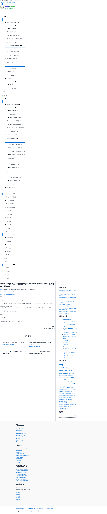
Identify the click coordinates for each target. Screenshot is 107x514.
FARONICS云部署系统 (12, 58)
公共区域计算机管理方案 (21, 475)
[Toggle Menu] (13, 19)
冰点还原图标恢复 (62, 395)
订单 (8, 274)
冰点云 (73, 383)
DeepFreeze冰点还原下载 (13, 104)
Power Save (19, 441)
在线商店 (2, 2)
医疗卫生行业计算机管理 (21, 477)
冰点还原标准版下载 (14, 110)
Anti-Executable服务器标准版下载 (17, 151)
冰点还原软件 (61, 406)
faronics (2, 294)
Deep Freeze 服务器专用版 (15, 39)
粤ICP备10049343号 (43, 511)
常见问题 (9, 244)
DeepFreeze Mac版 (20, 432)
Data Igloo (11, 84)
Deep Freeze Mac (62, 377)
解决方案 (4, 95)
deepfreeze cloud (62, 373)
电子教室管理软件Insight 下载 (68, 334)
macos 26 (74, 381)
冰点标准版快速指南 (11, 197)
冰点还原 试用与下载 (66, 319)
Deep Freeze (30, 508)
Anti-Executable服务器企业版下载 (17, 154)
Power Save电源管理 (14, 55)
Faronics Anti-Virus (20, 435)
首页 (3, 13)
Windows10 (7, 294)
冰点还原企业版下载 (14, 114)
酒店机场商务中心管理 (21, 472)
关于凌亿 (18, 501)
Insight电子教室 (19, 440)
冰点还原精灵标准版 (73, 404)
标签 (52, 508)
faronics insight (63, 381)
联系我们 (4, 258)
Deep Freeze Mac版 (14, 35)
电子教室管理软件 (62, 408)
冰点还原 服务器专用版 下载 (70, 332)
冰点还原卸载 (61, 393)
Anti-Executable (13, 71)
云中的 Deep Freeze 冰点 (22, 449)
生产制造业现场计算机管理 (22, 470)
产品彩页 (9, 224)
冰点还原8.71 (73, 387)
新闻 (3, 91)
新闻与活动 (14, 291)
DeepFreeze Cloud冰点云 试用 (69, 336)
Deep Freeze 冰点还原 (12, 22)
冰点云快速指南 (10, 200)
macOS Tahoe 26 (62, 383)
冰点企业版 (61, 387)
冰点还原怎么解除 (62, 397)
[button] (5, 16)
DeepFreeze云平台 (13, 2)
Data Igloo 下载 (10, 184)
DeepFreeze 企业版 (62, 379)
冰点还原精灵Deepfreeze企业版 (64, 404)
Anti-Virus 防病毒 (13, 68)
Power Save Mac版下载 (15, 177)
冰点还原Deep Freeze (67, 389)
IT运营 (71, 381)
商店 (8, 267)
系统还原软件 (42, 508)
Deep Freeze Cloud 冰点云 (13, 42)
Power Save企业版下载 (14, 180)
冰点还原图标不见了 (72, 393)
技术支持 (4, 231)
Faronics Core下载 (11, 187)
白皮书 (8, 228)
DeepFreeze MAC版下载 (15, 117)
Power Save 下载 (11, 171)
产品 (3, 16)
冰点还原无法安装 (68, 397)
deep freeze (63, 368)
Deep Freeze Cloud (65, 371)
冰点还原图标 (67, 393)
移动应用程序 (19, 458)
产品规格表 (9, 214)
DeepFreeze (36, 508)
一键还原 (48, 508)
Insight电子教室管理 (14, 51)
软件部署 (18, 452)
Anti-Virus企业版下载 (12, 134)
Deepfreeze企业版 (70, 377)
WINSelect (11, 75)
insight (68, 381)
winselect (66, 383)
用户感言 (9, 221)
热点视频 (9, 251)
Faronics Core (12, 88)
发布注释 (9, 210)
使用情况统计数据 (20, 454)
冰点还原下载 (61, 391)
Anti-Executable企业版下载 (15, 144)
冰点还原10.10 (61, 389)
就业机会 (18, 496)
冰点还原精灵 (63, 402)
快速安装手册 (10, 237)
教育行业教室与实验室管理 (22, 469)
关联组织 (18, 494)
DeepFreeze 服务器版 (21, 433)
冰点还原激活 (69, 399)
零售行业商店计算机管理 (21, 474)
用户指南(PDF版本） (11, 207)
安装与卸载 (65, 406)
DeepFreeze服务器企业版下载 (16, 124)
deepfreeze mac (71, 375)
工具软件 (9, 78)
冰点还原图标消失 (68, 395)
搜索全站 (9, 255)
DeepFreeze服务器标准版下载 (16, 121)
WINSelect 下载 (10, 158)
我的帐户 (9, 271)
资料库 (4, 191)
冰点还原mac (74, 389)
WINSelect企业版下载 (14, 167)
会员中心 (6, 2)
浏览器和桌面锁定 (20, 457)
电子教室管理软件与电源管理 (13, 45)
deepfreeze (63, 365)
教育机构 (69, 406)
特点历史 (9, 217)
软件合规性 (18, 460)
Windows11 (12, 294)
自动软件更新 (19, 450)
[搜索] (74, 416)
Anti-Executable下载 (12, 138)
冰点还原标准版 (12, 28)
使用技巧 (9, 241)
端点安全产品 (10, 62)
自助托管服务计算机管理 (21, 479)
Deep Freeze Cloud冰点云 (63, 375)
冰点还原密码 (73, 395)
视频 (67, 408)
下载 (3, 98)
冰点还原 (66, 387)
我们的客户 (18, 499)
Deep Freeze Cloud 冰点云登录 (16, 127)
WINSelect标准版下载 (14, 164)
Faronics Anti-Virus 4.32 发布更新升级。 (14, 342)
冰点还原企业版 (12, 32)
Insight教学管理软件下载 (12, 131)
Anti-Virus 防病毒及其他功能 (22, 455)
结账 (8, 278)
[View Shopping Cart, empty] (1, 4)
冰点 (69, 383)
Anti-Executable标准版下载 (15, 147)
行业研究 (9, 248)
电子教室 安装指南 (11, 204)
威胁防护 (18, 462)
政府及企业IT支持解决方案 (22, 480)
